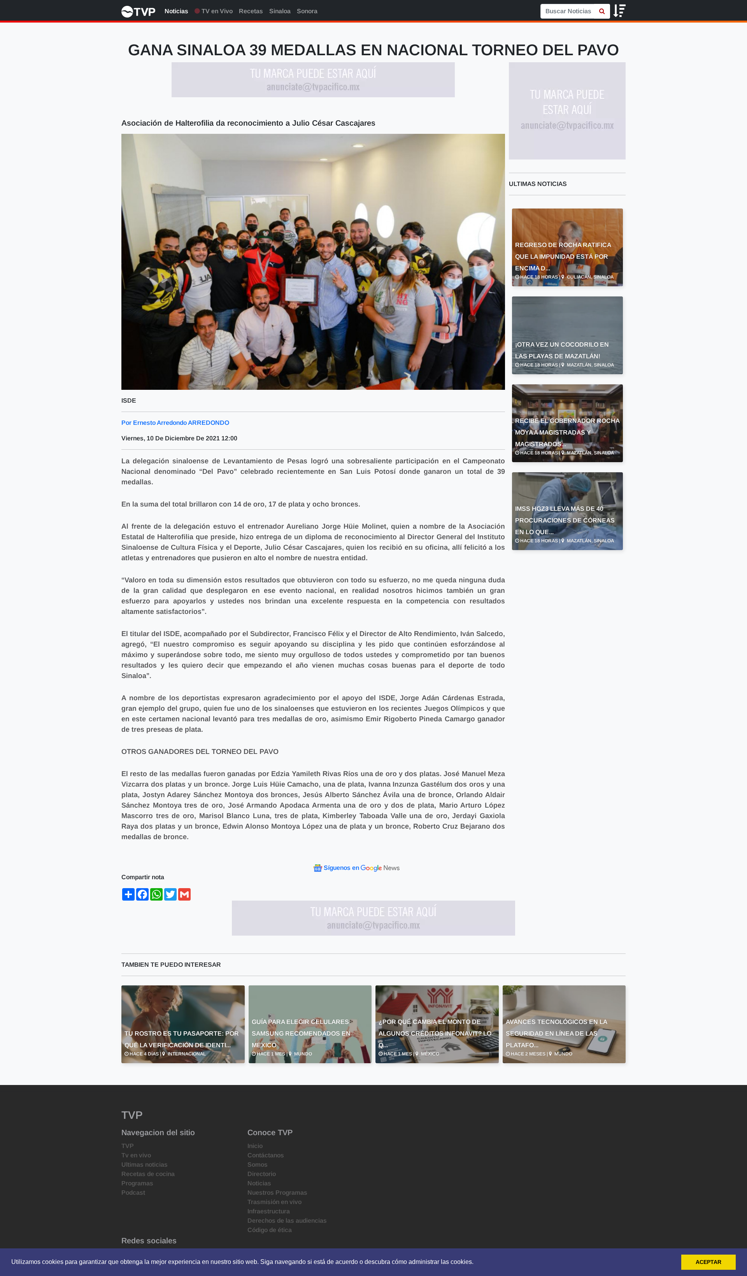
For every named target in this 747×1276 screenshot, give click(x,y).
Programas (137, 1183)
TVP (127, 1146)
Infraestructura (268, 1211)
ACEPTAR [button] (708, 1262)
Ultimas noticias (144, 1164)
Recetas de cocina (148, 1174)
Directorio (261, 1174)
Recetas (251, 11)
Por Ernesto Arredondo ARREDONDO (175, 422)
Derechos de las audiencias (287, 1220)
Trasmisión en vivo (274, 1202)
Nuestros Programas (277, 1192)
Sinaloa (280, 11)
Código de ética (269, 1230)
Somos (257, 1164)
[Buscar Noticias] (602, 11)
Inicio (255, 1146)
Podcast (133, 1192)
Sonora (307, 11)
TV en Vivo (216, 11)
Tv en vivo (136, 1155)
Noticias (176, 11)
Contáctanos (265, 1155)
